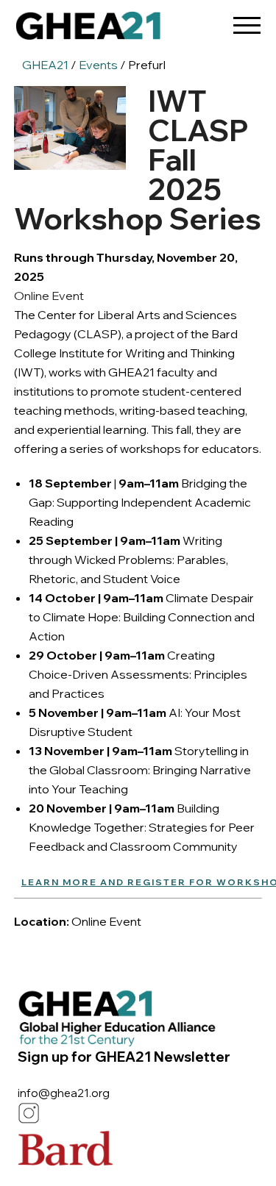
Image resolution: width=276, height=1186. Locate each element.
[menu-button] (246, 20)
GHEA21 (45, 64)
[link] (88, 29)
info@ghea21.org (64, 1093)
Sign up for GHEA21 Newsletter (124, 1056)
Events (98, 64)
